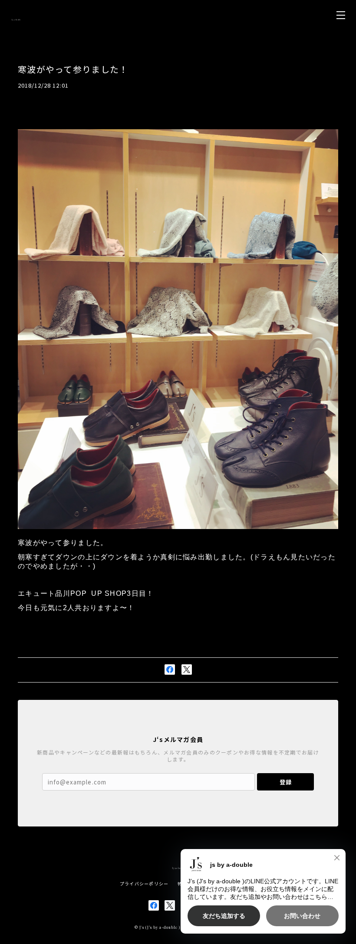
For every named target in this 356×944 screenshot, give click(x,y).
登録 (286, 782)
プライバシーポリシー (144, 883)
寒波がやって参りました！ (73, 69)
